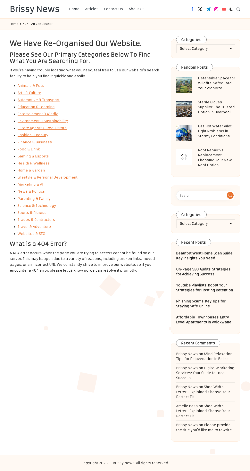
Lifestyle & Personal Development (48, 177)
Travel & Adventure (34, 227)
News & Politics (31, 191)
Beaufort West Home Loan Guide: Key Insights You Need (204, 255)
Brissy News (35, 9)
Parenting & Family (34, 198)
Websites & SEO (31, 234)
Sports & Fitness (32, 213)
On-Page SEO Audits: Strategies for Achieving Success (203, 271)
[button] (230, 195)
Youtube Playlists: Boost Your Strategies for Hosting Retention (204, 287)
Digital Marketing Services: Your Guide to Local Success (205, 373)
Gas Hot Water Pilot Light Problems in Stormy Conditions (215, 131)
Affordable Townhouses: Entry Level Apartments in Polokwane (203, 319)
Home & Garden (31, 170)
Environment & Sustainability (43, 121)
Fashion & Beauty (33, 135)
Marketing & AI (30, 184)
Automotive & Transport (39, 100)
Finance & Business (35, 142)
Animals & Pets (31, 86)
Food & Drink (29, 149)
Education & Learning (36, 107)
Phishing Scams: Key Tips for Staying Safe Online (201, 303)
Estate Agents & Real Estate (42, 128)
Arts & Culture (29, 93)
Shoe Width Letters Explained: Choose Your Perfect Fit (203, 392)
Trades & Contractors (36, 220)
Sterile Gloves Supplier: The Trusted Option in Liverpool (216, 107)
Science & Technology (37, 206)
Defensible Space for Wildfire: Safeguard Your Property (216, 83)
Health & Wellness (34, 163)
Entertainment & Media (38, 114)
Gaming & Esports (33, 156)
